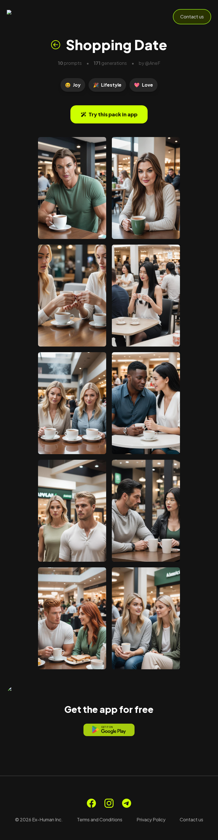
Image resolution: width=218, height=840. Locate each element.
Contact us (192, 17)
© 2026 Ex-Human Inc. (39, 819)
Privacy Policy (151, 819)
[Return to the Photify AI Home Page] (34, 16)
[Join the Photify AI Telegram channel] (126, 803)
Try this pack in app (113, 114)
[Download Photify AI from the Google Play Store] (109, 730)
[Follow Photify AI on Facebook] (91, 803)
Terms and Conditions (99, 819)
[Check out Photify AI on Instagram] (109, 803)
